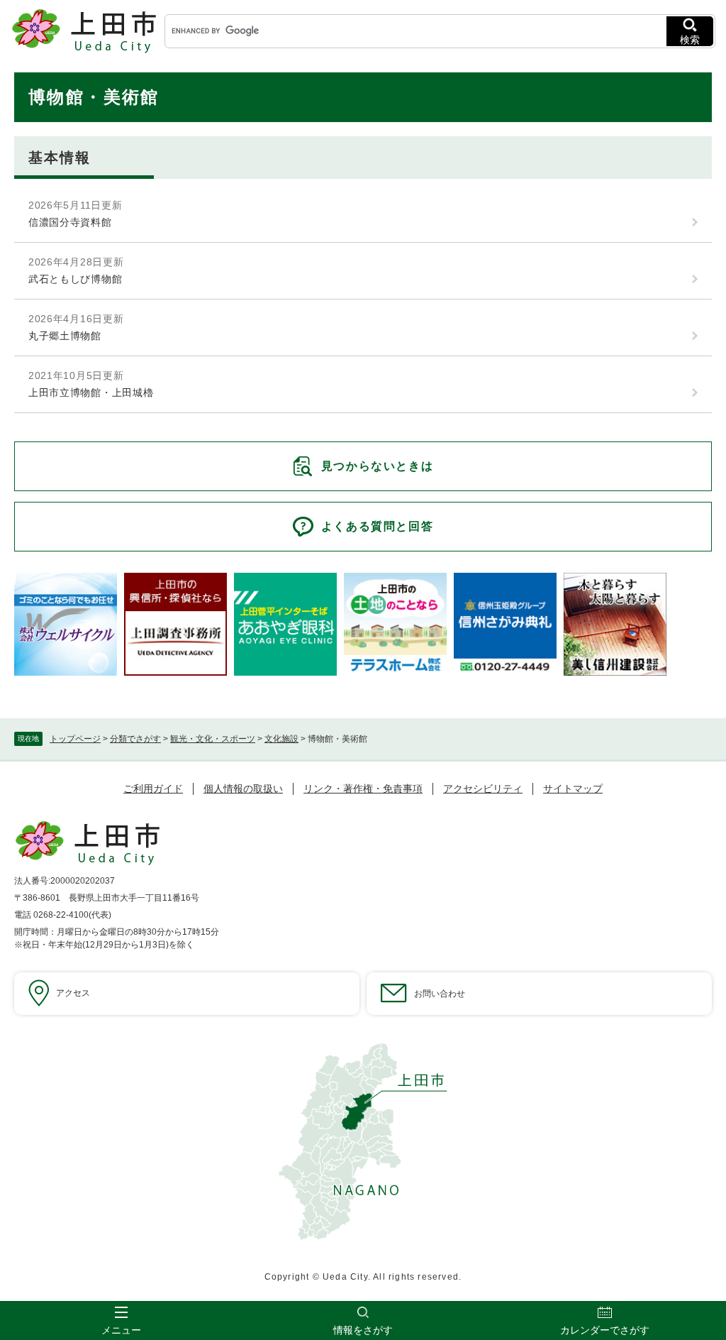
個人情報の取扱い (243, 788)
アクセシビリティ (483, 788)
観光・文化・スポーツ (212, 739)
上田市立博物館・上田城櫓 (90, 392)
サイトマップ (573, 788)
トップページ (75, 739)
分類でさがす (135, 739)
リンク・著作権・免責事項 (363, 788)
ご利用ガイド (153, 788)
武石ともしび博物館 (75, 279)
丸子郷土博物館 (64, 335)
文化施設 (281, 739)
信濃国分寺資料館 (70, 222)
